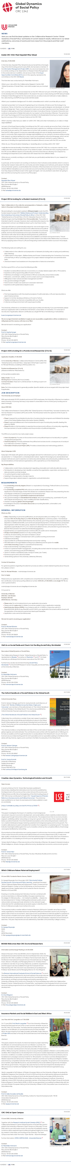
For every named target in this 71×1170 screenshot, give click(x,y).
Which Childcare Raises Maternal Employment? (20, 870)
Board (22, 77)
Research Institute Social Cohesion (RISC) (26, 1122)
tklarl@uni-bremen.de (13, 862)
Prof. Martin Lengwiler (19, 1023)
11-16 (12, 48)
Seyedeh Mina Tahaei (8, 180)
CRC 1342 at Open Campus (12, 1112)
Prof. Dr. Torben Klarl (7, 852)
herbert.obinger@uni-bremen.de (16, 755)
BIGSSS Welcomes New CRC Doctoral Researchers (22, 944)
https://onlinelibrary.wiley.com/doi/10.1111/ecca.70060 (20, 806)
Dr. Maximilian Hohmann (9, 674)
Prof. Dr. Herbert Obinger (9, 745)
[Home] (35, 7)
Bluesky (14, 657)
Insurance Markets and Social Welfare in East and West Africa (26, 1013)
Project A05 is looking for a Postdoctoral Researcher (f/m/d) (26, 351)
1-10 (9, 48)
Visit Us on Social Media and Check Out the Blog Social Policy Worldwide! (31, 645)
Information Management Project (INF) (16, 69)
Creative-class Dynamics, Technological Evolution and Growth (26, 778)
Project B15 (6, 1033)
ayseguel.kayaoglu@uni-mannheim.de (18, 935)
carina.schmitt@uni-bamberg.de (16, 769)
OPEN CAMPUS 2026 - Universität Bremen (28, 1138)
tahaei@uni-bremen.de (13, 190)
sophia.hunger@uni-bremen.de (16, 342)
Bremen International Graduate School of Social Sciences (22, 973)
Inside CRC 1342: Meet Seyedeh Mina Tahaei (19, 55)
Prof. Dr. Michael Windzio (9, 626)
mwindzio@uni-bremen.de (14, 636)
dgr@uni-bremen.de (12, 1104)
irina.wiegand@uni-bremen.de (15, 1005)
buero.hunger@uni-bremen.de (11, 315)
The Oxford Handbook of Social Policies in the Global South (25, 693)
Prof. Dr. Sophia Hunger (8, 332)
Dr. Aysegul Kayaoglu (8, 927)
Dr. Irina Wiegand (6, 995)
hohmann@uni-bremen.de (14, 684)
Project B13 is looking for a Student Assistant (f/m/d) (23, 199)
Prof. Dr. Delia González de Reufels (12, 1094)
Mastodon (30, 657)
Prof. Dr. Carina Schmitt (8, 759)
